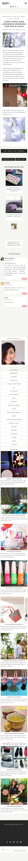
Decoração (6, 16)
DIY (12, 16)
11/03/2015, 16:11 (9, 285)
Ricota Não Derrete (9, 849)
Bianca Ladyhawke (9, 258)
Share (9, 151)
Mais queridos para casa (14, 824)
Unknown (7, 283)
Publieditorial (14, 423)
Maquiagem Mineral (14, 412)
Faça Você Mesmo (19, 16)
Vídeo (11, 18)
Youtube (16, 18)
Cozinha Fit (14, 380)
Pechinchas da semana (14, 419)
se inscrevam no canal (14, 112)
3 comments (21, 151)
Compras (14, 376)
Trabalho (14, 433)
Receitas (14, 426)
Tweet (5, 151)
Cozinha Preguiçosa (14, 383)
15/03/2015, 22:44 (9, 299)
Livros (14, 408)
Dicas (14, 398)
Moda (14, 415)
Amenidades (14, 373)
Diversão (14, 401)
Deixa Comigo (14, 394)
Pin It (15, 151)
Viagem (14, 437)
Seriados (14, 430)
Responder (24, 278)
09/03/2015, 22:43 (9, 260)
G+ (12, 151)
